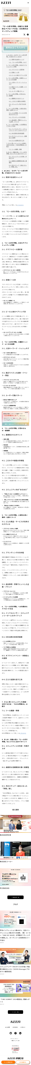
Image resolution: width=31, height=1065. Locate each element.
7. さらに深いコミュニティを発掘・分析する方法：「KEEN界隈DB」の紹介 (16, 144)
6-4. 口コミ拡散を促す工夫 (16, 140)
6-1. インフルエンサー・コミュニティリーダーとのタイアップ (18, 129)
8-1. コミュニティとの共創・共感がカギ (18, 157)
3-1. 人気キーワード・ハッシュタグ (18, 83)
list (28, 3)
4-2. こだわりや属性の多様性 (17, 101)
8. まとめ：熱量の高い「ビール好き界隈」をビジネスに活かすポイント (16, 153)
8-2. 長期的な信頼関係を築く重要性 (18, 161)
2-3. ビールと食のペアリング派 (18, 75)
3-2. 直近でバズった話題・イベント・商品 (18, 87)
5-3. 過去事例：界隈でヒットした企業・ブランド (18, 121)
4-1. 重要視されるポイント (16, 98)
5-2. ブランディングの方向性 (17, 117)
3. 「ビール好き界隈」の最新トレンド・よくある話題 (16, 78)
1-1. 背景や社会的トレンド (16, 59)
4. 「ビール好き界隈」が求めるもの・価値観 (16, 94)
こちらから (20, 205)
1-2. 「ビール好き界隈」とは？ (18, 62)
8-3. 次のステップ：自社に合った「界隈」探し (18, 166)
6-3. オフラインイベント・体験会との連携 (18, 137)
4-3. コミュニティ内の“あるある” (17, 105)
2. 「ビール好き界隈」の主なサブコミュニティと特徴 (16, 66)
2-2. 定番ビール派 (14, 72)
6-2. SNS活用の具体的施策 (16, 133)
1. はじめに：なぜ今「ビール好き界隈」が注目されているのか (16, 55)
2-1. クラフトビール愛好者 (16, 69)
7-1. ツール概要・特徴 (15, 149)
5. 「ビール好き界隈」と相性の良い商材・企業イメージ (16, 109)
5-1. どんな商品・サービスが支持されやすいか (18, 113)
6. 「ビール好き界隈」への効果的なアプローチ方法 (16, 125)
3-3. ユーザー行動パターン (16, 91)
